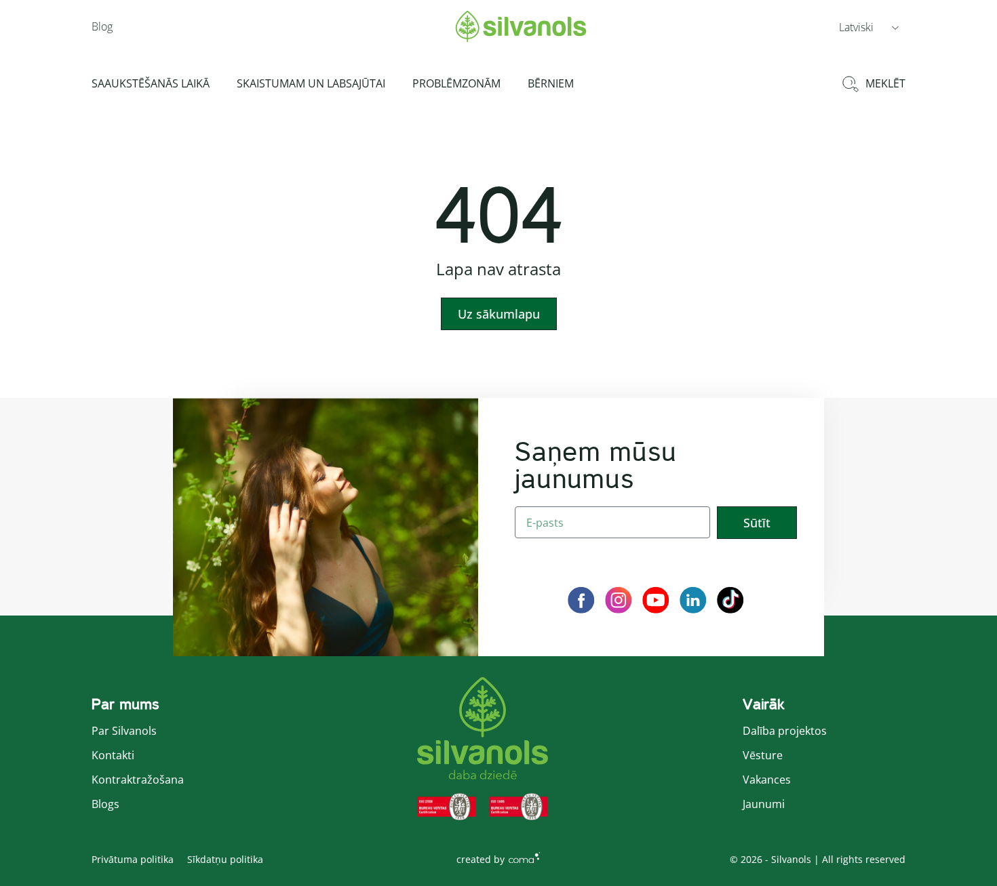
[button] (868, 26)
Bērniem (551, 83)
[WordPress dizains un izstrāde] (524, 857)
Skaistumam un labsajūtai (311, 83)
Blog (102, 26)
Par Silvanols (124, 730)
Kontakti (113, 755)
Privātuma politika (133, 859)
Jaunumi (764, 804)
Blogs (105, 804)
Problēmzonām (456, 83)
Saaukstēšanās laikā (151, 83)
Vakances (767, 779)
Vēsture (763, 755)
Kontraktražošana (138, 779)
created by (480, 859)
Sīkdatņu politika (225, 859)
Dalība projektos (785, 730)
